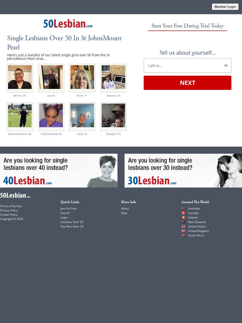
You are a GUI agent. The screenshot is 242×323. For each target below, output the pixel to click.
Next (187, 83)
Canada (193, 213)
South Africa (196, 235)
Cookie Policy (8, 215)
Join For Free (68, 208)
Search (65, 213)
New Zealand (196, 222)
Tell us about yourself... (188, 52)
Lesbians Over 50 (71, 222)
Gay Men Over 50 (71, 226)
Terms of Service (11, 206)
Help (124, 213)
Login (64, 217)
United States (197, 226)
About (125, 208)
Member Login (225, 7)
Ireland (192, 217)
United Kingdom (198, 231)
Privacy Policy (9, 210)
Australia (194, 208)
